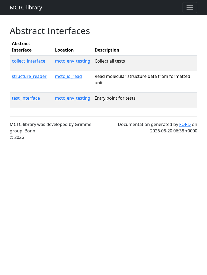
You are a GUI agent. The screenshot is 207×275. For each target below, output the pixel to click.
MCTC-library (26, 7)
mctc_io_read (68, 76)
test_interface (26, 98)
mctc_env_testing (72, 61)
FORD (185, 124)
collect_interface (28, 61)
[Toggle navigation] (189, 7)
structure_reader (29, 76)
